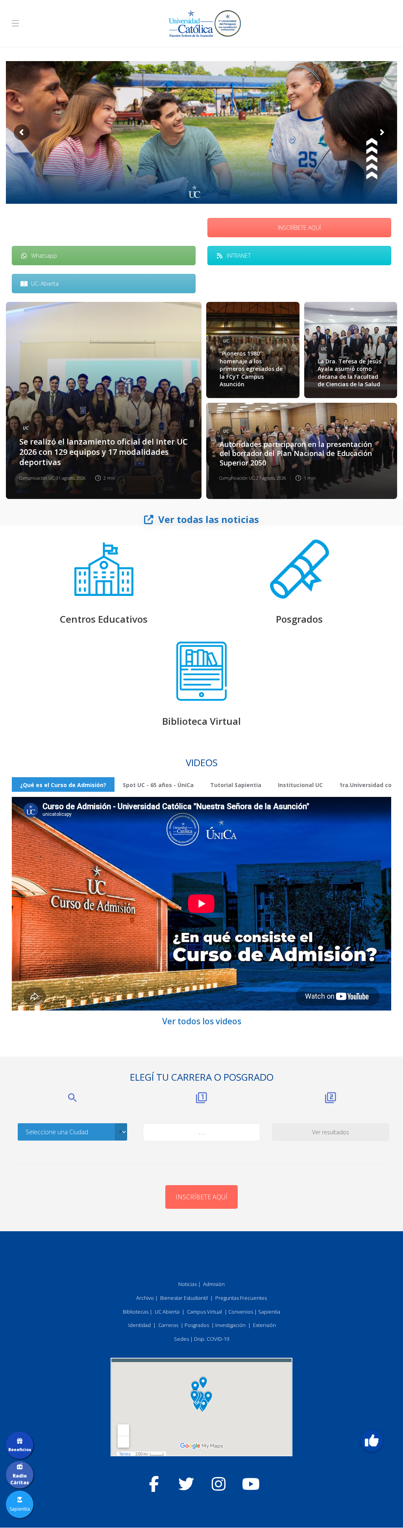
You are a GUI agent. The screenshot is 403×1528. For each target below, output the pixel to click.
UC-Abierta (45, 283)
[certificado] (299, 569)
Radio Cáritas (19, 1479)
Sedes (181, 1338)
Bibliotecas (135, 1311)
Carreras (168, 1325)
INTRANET (239, 255)
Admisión (214, 1284)
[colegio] (103, 569)
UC (26, 428)
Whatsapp (44, 255)
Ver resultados (330, 1132)
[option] (201, 400)
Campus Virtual (204, 1311)
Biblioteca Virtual (201, 721)
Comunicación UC (36, 478)
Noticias (187, 1284)
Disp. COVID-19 (211, 1338)
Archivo (145, 1297)
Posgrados (299, 618)
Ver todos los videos (201, 1021)
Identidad (139, 1325)
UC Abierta (167, 1311)
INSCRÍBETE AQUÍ (299, 227)
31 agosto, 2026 (71, 478)
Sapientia (269, 1311)
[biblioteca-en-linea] (201, 671)
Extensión (264, 1325)
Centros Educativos (104, 618)
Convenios (240, 1311)
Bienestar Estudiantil (184, 1297)
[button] (372, 1440)
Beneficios (19, 1449)
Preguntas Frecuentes (241, 1297)
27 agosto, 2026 (271, 478)
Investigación (230, 1325)
